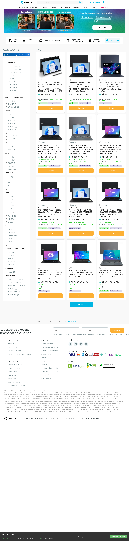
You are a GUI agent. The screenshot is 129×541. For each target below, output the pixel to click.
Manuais (44, 364)
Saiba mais (72, 321)
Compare (44, 80)
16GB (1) (11, 255)
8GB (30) (11, 189)
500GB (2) (11, 149)
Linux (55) (11, 101)
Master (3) (11, 121)
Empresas (96, 2)
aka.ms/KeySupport (16, 398)
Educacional (12, 375)
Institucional (12, 344)
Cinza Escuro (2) (14, 233)
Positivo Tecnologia (15, 365)
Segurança (76, 7)
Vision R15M (44, 7)
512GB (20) (12, 169)
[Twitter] (81, 344)
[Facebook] (70, 344)
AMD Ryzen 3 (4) (14, 66)
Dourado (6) (12, 239)
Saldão (93, 7)
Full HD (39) (12, 216)
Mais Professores (14, 382)
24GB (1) (11, 180)
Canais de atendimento (49, 351)
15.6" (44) (11, 205)
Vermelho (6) (12, 245)
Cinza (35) (11, 230)
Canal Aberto (46, 378)
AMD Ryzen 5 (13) (14, 69)
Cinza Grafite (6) (13, 236)
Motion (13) (12, 124)
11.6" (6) (10, 196)
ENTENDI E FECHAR (118, 536)
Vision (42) (11, 133)
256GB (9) (11, 258)
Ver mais (81, 304)
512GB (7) (11, 261)
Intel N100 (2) (13, 90)
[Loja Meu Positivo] (27, 2)
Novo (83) (11, 272)
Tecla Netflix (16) (14, 295)
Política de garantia (14, 351)
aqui (39, 538)
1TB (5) (10, 146)
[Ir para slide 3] (65, 30)
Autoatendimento (47, 344)
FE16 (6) (11, 118)
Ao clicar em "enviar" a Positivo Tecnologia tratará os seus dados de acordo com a (90, 334)
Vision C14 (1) (12, 136)
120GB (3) (11, 157)
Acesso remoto (46, 354)
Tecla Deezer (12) (14, 292)
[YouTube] (86, 344)
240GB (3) (11, 163)
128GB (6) (11, 160)
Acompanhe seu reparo (49, 347)
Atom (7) (11, 75)
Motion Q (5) (12, 130)
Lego (85, 7)
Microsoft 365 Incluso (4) (16, 286)
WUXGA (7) (12, 222)
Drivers (43, 361)
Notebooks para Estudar (16, 385)
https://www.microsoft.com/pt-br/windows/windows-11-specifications (86, 409)
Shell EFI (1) (12, 104)
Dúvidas (44, 358)
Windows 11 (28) (14, 107)
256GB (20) (12, 166)
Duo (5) (10, 115)
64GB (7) (11, 264)
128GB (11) (11, 252)
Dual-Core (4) (13, 81)
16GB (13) (11, 177)
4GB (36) (11, 186)
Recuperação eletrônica (49, 368)
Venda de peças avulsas (49, 371)
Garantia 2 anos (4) (14, 282)
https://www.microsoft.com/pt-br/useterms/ (66, 401)
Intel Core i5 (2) (13, 87)
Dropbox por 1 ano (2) (15, 279)
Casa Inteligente (65, 7)
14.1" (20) (11, 199)
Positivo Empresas (14, 368)
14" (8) (10, 202)
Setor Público (12, 372)
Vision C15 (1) (12, 139)
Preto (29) (11, 242)
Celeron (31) (12, 78)
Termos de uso (13, 347)
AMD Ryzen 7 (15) (14, 72)
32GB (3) (11, 183)
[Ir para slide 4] (67, 30)
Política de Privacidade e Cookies (118, 334)
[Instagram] (76, 344)
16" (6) (10, 208)
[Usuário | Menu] (103, 2)
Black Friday (12, 379)
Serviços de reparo (48, 375)
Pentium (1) (12, 93)
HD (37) (11, 219)
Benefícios (115, 41)
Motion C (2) (12, 289)
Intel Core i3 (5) (13, 84)
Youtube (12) (12, 298)
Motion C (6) (12, 127)
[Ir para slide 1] (61, 30)
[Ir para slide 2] (63, 30)
